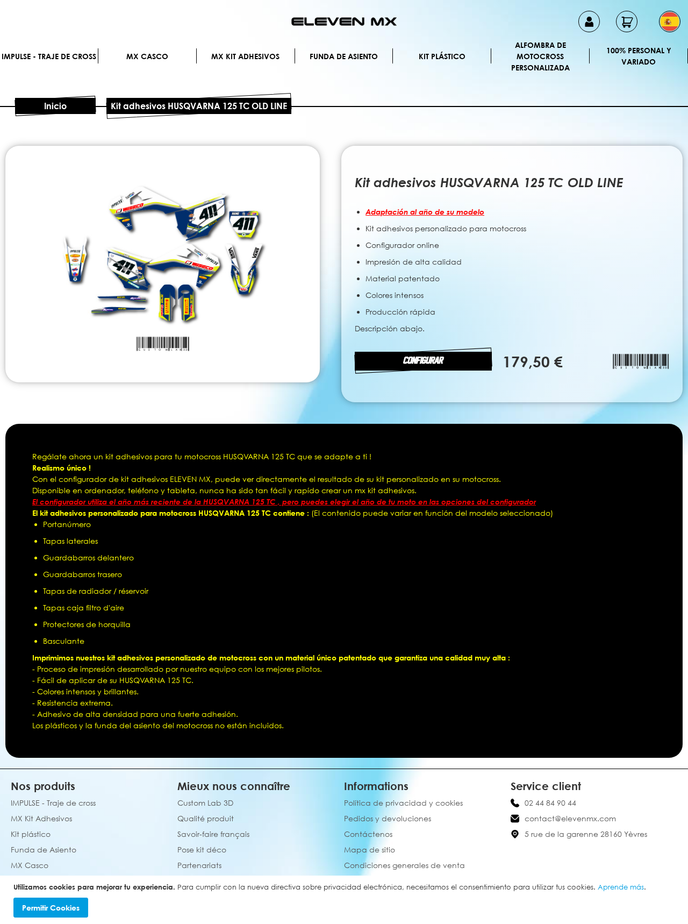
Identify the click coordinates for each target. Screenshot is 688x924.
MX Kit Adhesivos (245, 56)
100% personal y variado (638, 55)
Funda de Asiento (344, 56)
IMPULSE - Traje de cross (49, 56)
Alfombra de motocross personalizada (540, 55)
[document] (345, 900)
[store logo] (344, 21)
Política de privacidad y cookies (403, 802)
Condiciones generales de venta (404, 865)
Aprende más (621, 887)
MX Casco (147, 56)
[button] (669, 21)
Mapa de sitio (369, 849)
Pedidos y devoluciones (387, 818)
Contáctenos (368, 833)
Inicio (55, 106)
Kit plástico (442, 56)
